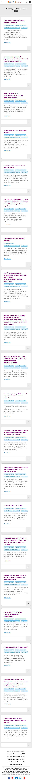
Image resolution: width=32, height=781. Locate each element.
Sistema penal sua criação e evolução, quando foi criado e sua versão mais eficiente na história (15, 577)
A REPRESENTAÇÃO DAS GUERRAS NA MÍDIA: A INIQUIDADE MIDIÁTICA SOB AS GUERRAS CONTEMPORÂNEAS (15, 360)
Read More (7, 42)
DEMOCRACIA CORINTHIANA (13, 506)
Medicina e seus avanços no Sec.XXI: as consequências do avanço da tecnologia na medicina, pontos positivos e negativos (16, 203)
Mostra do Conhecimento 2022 (16, 756)
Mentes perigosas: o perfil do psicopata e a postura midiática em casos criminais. (15, 396)
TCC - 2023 (24, 27)
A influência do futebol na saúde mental (15, 647)
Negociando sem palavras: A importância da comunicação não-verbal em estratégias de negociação (16, 59)
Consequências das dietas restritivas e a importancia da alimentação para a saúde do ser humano (16, 469)
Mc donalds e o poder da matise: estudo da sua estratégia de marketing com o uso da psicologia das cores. (16, 433)
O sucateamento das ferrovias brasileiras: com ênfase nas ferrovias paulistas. (15, 720)
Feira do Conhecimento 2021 (16, 759)
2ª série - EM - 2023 (9, 25)
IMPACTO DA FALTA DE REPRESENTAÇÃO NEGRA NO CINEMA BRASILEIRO (13, 96)
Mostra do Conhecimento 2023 (12, 27)
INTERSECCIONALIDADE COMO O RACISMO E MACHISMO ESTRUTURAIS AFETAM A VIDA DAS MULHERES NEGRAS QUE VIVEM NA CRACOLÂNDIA (15, 320)
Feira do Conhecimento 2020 (16, 762)
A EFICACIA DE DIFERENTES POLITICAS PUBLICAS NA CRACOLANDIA (13, 614)
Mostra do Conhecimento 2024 (16, 751)
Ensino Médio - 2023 (21, 25)
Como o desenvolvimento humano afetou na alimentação (14, 22)
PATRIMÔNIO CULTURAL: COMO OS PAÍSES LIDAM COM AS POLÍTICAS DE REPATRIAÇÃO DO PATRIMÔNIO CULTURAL (16, 541)
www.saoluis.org (25, 774)
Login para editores (16, 765)
